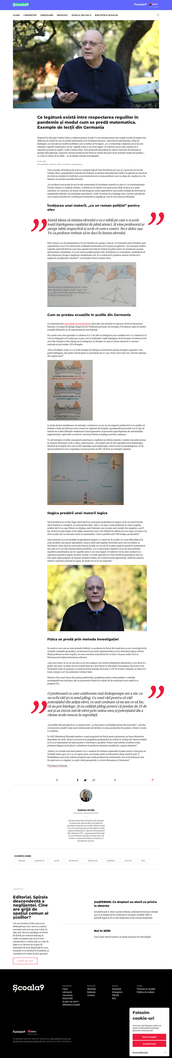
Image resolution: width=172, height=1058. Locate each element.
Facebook (116, 989)
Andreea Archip (86, 810)
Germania (111, 861)
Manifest (91, 989)
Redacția (91, 992)
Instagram (117, 992)
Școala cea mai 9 (81, 15)
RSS (114, 998)
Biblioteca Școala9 (106, 15)
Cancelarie (46, 15)
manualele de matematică (76, 323)
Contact (91, 995)
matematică (39, 861)
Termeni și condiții (146, 989)
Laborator (30, 15)
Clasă (16, 15)
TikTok (115, 995)
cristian (128, 861)
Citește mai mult (25, 961)
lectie (56, 861)
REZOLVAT (62, 15)
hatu (143, 861)
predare (21, 861)
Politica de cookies (145, 992)
